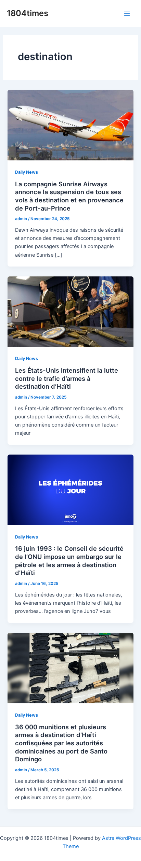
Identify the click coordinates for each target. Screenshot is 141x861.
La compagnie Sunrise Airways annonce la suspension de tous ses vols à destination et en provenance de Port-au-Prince (69, 196)
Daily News (26, 172)
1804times (27, 13)
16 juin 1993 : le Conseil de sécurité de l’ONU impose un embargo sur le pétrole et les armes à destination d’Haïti (69, 560)
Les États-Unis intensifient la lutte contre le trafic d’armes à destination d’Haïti (66, 378)
